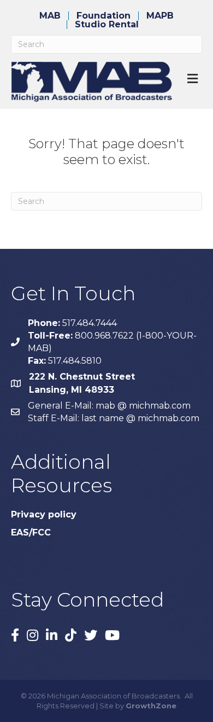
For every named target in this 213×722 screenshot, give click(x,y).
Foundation (103, 15)
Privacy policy (43, 514)
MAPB (160, 15)
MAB (50, 15)
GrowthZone (151, 705)
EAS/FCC (31, 532)
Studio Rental (107, 24)
